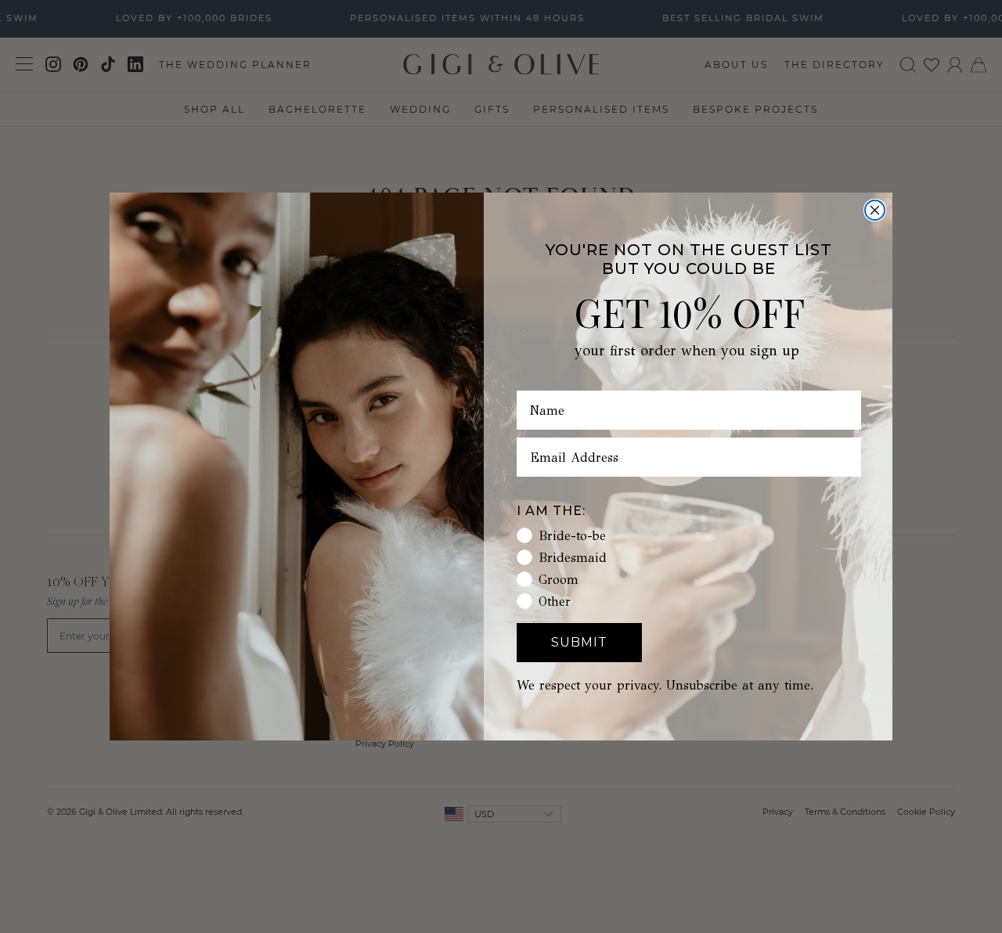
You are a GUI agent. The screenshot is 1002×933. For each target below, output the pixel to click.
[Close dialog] (875, 210)
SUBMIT (579, 642)
